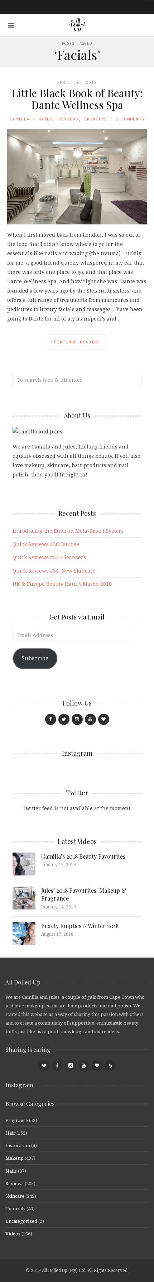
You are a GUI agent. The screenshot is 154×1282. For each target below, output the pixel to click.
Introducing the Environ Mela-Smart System (68, 530)
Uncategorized (21, 1221)
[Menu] (11, 25)
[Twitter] (63, 719)
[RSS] (110, 1065)
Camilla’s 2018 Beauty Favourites (83, 856)
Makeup (14, 1158)
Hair (10, 1133)
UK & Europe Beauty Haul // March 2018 (62, 583)
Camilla (20, 119)
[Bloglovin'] (103, 719)
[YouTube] (90, 719)
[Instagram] (77, 719)
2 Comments (130, 119)
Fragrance (16, 1120)
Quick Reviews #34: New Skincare (54, 570)
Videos (12, 1233)
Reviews (68, 119)
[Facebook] (50, 719)
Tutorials (15, 1208)
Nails (45, 119)
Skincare (95, 119)
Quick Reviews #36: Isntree (46, 544)
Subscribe (34, 658)
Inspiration (17, 1145)
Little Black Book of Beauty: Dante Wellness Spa (77, 99)
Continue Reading (77, 342)
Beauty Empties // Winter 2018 (80, 926)
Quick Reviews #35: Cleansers (49, 557)
